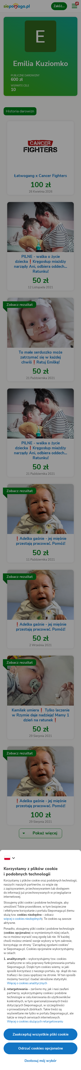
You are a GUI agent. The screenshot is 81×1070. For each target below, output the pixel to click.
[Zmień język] (9, 858)
